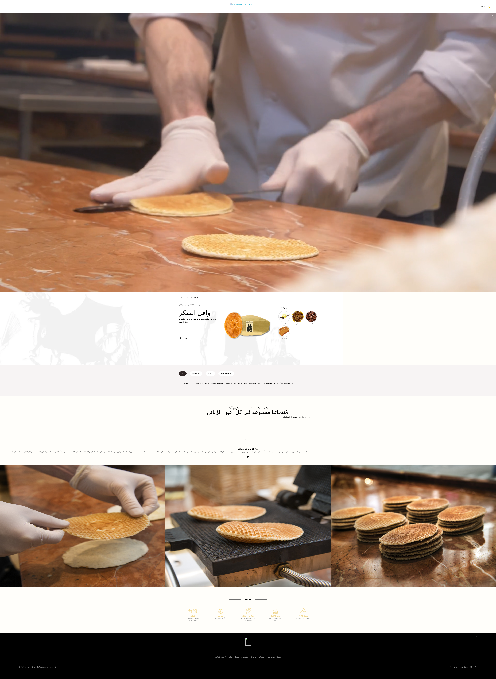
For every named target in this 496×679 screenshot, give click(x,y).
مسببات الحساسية (226, 373)
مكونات (210, 373)
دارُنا (230, 657)
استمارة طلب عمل (274, 657)
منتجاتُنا (261, 657)
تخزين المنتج (196, 373)
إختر (182, 373)
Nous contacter (242, 657)
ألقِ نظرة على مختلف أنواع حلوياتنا (295, 417)
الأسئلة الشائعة (220, 657)
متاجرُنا (254, 657)
